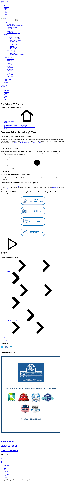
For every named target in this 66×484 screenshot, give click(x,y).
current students (8, 77)
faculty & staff (7, 79)
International (13, 47)
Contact (6, 470)
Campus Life (7, 57)
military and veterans (11, 189)
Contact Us (10, 76)
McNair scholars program (13, 33)
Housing (9, 62)
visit (5, 10)
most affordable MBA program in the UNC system (18, 186)
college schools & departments (15, 25)
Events (9, 73)
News (8, 72)
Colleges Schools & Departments (12, 124)
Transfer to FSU (14, 44)
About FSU (7, 66)
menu (5, 14)
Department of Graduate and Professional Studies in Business (19, 127)
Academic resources (12, 27)
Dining (9, 63)
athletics (6, 12)
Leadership (10, 69)
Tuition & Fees (14, 51)
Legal (5, 475)
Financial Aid (13, 53)
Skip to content (4, 1)
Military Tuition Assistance (17, 54)
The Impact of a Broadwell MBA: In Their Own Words (28, 142)
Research (6, 8)
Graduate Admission (15, 40)
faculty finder (10, 28)
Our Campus (10, 59)
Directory (6, 474)
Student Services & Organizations (15, 64)
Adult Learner (13, 43)
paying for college (11, 50)
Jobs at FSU (10, 75)
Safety (5, 477)
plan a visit (3, 86)
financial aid (55, 187)
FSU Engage (7, 465)
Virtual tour (7, 441)
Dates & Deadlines (15, 49)
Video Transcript (5, 251)
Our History (10, 67)
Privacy (6, 471)
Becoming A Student (12, 37)
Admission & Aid (8, 36)
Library (6, 467)
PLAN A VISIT (9, 445)
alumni (5, 80)
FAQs (5, 340)
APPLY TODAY (9, 450)
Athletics (9, 60)
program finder (11, 24)
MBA (5, 128)
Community (10, 70)
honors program (11, 31)
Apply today (4, 85)
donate (2, 87)
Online (12, 46)
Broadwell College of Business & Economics (15, 125)
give (5, 11)
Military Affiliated (14, 41)
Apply (5, 5)
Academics (6, 7)
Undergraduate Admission (17, 38)
